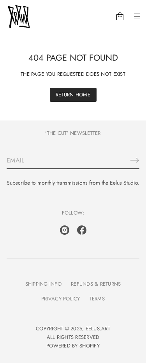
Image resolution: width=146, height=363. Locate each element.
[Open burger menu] (137, 16)
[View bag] (119, 16)
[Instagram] (64, 230)
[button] (119, 16)
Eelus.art (98, 328)
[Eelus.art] (19, 16)
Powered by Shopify (73, 345)
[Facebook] (81, 230)
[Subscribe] (134, 160)
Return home (73, 94)
